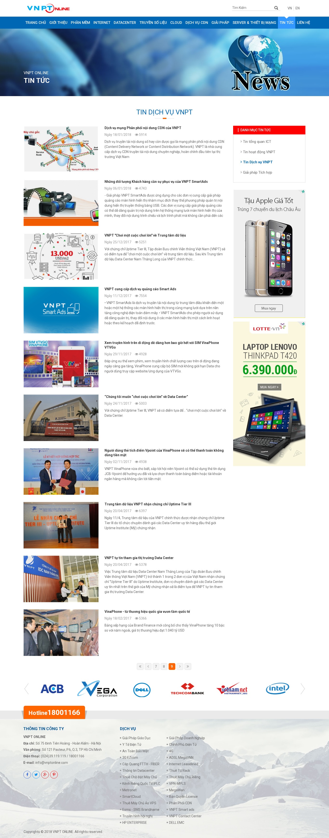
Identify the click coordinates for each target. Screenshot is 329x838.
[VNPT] (125, 256)
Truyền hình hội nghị (137, 816)
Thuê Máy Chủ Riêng (184, 777)
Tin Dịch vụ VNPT (258, 162)
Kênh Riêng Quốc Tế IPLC (141, 783)
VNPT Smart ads (181, 810)
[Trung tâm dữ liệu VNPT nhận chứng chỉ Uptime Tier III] (125, 525)
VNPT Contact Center (185, 816)
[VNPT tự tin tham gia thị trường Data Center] (125, 579)
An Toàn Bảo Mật (135, 751)
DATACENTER (125, 22)
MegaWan (176, 790)
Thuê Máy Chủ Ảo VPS (139, 803)
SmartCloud (131, 796)
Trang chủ (35, 22)
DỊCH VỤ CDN (196, 22)
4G (171, 751)
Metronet (129, 790)
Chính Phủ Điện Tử (183, 744)
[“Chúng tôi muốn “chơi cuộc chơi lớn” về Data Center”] (125, 418)
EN (298, 8)
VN (290, 8)
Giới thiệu (58, 22)
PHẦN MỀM (80, 22)
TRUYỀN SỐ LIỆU (153, 22)
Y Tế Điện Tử (131, 744)
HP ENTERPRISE (134, 823)
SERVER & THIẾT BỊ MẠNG (254, 22)
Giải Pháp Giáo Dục (136, 738)
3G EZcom (130, 757)
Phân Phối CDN (180, 803)
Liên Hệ (303, 22)
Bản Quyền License (183, 796)
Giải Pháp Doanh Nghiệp (187, 738)
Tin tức (287, 22)
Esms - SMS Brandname (140, 810)
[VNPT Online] (61, 8)
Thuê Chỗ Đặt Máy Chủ (139, 777)
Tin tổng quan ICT (257, 141)
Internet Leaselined (183, 764)
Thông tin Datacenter (138, 770)
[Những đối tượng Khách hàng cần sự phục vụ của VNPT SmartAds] (125, 202)
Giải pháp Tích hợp (257, 172)
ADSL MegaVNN (181, 757)
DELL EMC (176, 823)
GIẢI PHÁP (220, 22)
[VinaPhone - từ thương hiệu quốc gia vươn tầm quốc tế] (125, 632)
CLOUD (176, 22)
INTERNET (101, 22)
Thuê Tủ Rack (179, 770)
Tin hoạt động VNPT (259, 152)
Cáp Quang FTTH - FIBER (140, 764)
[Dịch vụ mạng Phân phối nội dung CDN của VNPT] (125, 149)
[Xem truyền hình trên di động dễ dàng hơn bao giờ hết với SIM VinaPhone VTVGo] (125, 364)
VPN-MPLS (177, 783)
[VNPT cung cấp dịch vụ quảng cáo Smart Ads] (125, 310)
